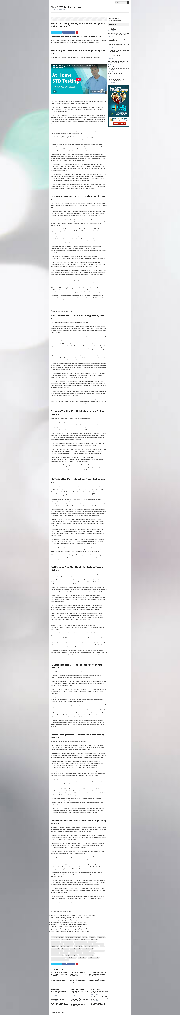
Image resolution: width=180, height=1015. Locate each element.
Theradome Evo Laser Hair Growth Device (60, 959)
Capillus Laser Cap (55, 941)
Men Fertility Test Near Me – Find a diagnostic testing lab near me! (58, 980)
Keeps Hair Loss (65, 948)
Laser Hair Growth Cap (89, 953)
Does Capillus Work (69, 944)
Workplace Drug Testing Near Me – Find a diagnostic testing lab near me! (69, 929)
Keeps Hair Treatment (69, 950)
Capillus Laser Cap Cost (67, 941)
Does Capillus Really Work (57, 944)
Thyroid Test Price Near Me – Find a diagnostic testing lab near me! (67, 926)
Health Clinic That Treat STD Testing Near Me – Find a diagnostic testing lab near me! (79, 993)
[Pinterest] (77, 32)
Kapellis (102, 946)
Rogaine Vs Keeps (82, 957)
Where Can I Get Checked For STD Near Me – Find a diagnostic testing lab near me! (78, 974)
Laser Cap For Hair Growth (76, 953)
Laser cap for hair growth (115, 20)
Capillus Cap (92, 937)
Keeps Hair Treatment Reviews (97, 950)
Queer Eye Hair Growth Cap (71, 955)
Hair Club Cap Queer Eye (99, 944)
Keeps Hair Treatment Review (83, 950)
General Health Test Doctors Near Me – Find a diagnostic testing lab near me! (59, 993)
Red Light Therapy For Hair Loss (86, 955)
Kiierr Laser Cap (64, 953)
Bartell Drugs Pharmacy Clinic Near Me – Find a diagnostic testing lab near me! (70, 931)
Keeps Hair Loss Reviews (88, 948)
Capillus (85, 937)
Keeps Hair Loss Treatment (57, 950)
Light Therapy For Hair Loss (57, 955)
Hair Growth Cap (54, 946)
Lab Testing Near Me (60, 19)
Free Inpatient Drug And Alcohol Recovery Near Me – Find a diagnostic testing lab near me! (79, 999)
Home (53, 19)
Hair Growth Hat (78, 946)
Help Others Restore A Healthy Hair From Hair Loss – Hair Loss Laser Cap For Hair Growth (73, 915)
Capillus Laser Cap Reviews (80, 941)
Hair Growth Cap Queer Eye (66, 946)
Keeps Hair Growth (55, 948)
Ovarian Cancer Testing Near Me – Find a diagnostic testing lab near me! (68, 920)
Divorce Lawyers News (56, 28)
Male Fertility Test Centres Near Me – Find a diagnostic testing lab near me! (97, 974)
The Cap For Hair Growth (93, 957)
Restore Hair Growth (71, 957)
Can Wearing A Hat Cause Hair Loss (73, 937)
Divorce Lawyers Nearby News (61, 1012)
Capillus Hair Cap (85, 939)
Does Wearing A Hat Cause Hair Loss (83, 944)
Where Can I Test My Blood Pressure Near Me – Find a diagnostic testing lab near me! (72, 928)
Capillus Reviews (92, 941)
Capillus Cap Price (55, 939)
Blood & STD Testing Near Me (66, 7)
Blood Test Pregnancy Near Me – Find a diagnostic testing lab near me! (68, 922)
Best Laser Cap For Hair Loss (57, 937)
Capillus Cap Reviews (66, 939)
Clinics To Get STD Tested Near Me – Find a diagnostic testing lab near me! (59, 1004)
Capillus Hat (94, 939)
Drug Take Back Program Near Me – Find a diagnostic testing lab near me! (69, 924)
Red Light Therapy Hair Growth (58, 957)
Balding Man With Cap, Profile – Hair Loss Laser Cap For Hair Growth (59, 998)
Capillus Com (76, 939)
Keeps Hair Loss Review (76, 948)
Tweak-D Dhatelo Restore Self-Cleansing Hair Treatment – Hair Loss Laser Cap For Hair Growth (74, 919)
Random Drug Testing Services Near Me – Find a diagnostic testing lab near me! (78, 980)
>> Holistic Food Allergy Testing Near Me (61, 911)
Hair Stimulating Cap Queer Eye (91, 946)
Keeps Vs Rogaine (54, 953)
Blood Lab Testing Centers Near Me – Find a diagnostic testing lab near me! (97, 980)
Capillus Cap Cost (101, 937)
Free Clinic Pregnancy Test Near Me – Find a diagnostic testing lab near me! (59, 974)
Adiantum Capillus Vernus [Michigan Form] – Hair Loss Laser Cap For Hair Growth (70, 917)
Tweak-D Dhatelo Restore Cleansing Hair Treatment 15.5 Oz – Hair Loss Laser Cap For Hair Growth (118, 68)
